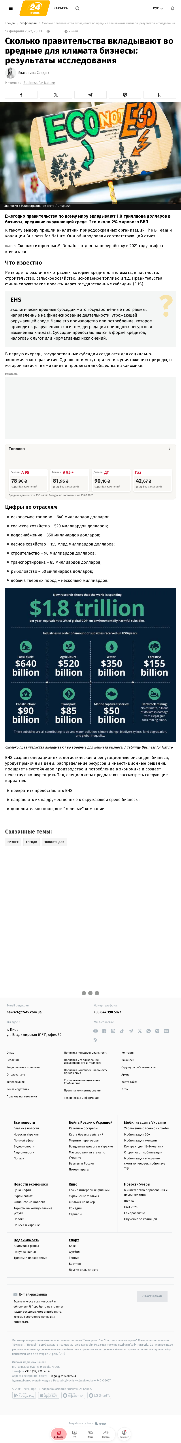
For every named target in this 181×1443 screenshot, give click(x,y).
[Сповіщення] (173, 8)
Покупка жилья (25, 1252)
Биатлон (75, 1264)
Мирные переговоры (84, 1140)
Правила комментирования (82, 1090)
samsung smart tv (99, 1395)
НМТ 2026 (131, 1207)
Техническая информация (81, 1098)
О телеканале (16, 1074)
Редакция (13, 1060)
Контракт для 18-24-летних (143, 1146)
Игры (124, 1089)
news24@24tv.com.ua (24, 1012)
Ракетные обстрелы (83, 1128)
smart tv (73, 1395)
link (95, 1031)
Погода (19, 1158)
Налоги (19, 1219)
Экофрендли (28, 23)
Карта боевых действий (86, 1134)
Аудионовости (24, 1152)
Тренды (10, 23)
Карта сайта (129, 1082)
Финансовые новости (29, 1202)
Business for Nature (39, 83)
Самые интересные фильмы (89, 1190)
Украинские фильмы (84, 1196)
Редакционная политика (23, 1067)
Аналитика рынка (26, 1246)
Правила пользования (22, 1096)
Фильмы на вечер (82, 1202)
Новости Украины (27, 1134)
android (24, 1395)
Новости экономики (31, 1184)
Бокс (72, 1246)
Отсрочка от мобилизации (143, 1152)
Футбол (74, 1252)
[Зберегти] (160, 94)
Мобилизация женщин (140, 1140)
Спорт (74, 1240)
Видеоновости (24, 1146)
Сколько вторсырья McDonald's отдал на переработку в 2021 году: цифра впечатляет (84, 248)
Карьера (61, 8)
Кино (73, 1184)
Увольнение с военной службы (146, 1128)
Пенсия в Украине (27, 1225)
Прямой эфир (24, 1140)
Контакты (127, 1052)
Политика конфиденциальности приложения (85, 1072)
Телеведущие (16, 1082)
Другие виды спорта (83, 1270)
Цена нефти (22, 1190)
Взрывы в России (81, 1163)
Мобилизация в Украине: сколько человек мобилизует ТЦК (145, 1163)
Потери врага (79, 1169)
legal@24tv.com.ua (63, 1375)
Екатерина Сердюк (33, 73)
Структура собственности (138, 1067)
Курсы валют (23, 1196)
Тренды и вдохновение (30, 1258)
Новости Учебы (137, 1184)
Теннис (74, 1258)
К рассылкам (152, 1296)
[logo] (35, 8)
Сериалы (75, 1214)
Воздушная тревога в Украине (91, 1146)
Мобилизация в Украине (145, 1122)
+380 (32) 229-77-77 (38, 1371)
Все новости (24, 1122)
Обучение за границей (140, 1219)
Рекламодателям (18, 1089)
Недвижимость (26, 1240)
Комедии (75, 1208)
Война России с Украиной (90, 1122)
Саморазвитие (134, 1213)
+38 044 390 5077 (107, 1012)
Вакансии (127, 1060)
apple (48, 1395)
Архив (125, 1074)
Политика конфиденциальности (85, 1052)
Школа (129, 1201)
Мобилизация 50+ (137, 1134)
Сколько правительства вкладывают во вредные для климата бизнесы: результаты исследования (108, 23)
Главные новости (26, 1128)
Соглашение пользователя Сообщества (82, 1082)
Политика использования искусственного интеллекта (83, 1061)
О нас (10, 1052)
